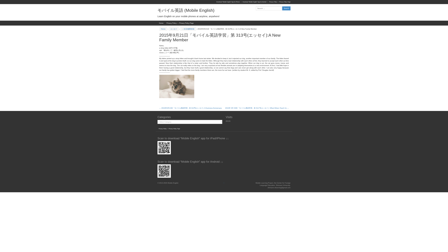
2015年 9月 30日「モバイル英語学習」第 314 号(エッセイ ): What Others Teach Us (257, 108)
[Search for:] (269, 8)
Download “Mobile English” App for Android (254, 2)
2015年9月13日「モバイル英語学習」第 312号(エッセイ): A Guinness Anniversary (190, 108)
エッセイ (173, 29)
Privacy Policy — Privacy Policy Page (279, 2)
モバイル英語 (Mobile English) (186, 10)
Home (161, 23)
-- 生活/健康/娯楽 (188, 29)
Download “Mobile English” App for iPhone (228, 2)
